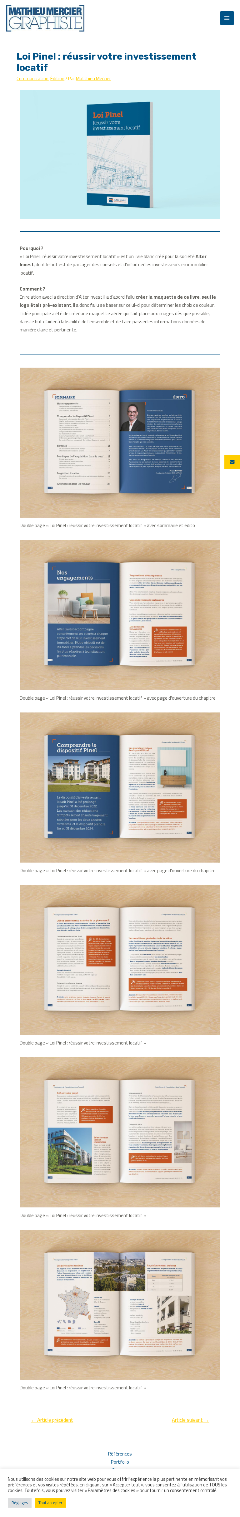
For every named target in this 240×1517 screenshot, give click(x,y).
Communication (32, 78)
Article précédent (52, 1420)
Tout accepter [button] (50, 1502)
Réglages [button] (20, 1502)
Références (120, 1454)
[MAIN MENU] (227, 18)
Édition (57, 78)
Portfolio (120, 1462)
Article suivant (190, 1420)
